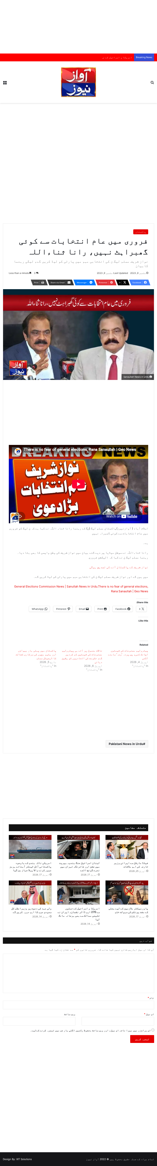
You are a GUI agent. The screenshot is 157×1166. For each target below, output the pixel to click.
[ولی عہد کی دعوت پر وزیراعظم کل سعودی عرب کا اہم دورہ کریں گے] (30, 892)
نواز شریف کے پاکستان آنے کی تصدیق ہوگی (118, 567)
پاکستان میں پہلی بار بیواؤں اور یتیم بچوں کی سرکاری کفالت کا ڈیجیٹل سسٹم (36, 654)
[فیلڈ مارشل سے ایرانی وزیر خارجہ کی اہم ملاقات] (126, 847)
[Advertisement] (78, 27)
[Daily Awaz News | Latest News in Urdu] (78, 82)
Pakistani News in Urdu (126, 744)
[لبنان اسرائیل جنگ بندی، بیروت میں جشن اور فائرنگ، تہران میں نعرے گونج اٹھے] (78, 847)
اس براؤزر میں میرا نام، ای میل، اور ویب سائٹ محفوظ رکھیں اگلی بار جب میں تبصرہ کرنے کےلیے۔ (90, 1030)
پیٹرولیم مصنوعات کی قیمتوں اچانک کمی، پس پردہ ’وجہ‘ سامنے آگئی (128, 654)
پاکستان (140, 231)
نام (151, 997)
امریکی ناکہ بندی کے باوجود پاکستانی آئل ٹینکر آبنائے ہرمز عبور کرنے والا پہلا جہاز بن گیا (30, 866)
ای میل (149, 1014)
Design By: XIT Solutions (17, 1159)
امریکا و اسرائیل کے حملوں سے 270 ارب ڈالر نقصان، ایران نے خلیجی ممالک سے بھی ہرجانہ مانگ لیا (68, 57)
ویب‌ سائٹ (69, 1014)
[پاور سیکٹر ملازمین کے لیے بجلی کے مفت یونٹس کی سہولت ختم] (126, 892)
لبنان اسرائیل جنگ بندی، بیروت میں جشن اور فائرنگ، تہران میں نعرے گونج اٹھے (79, 866)
